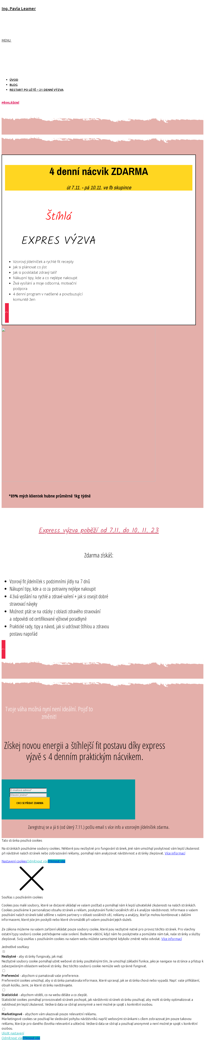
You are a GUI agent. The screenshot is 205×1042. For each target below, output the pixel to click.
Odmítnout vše (37, 861)
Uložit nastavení (13, 1033)
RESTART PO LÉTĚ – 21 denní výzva (36, 89)
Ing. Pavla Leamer (19, 8)
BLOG (14, 84)
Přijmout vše (56, 861)
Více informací (175, 853)
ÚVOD (14, 79)
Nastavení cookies (14, 861)
